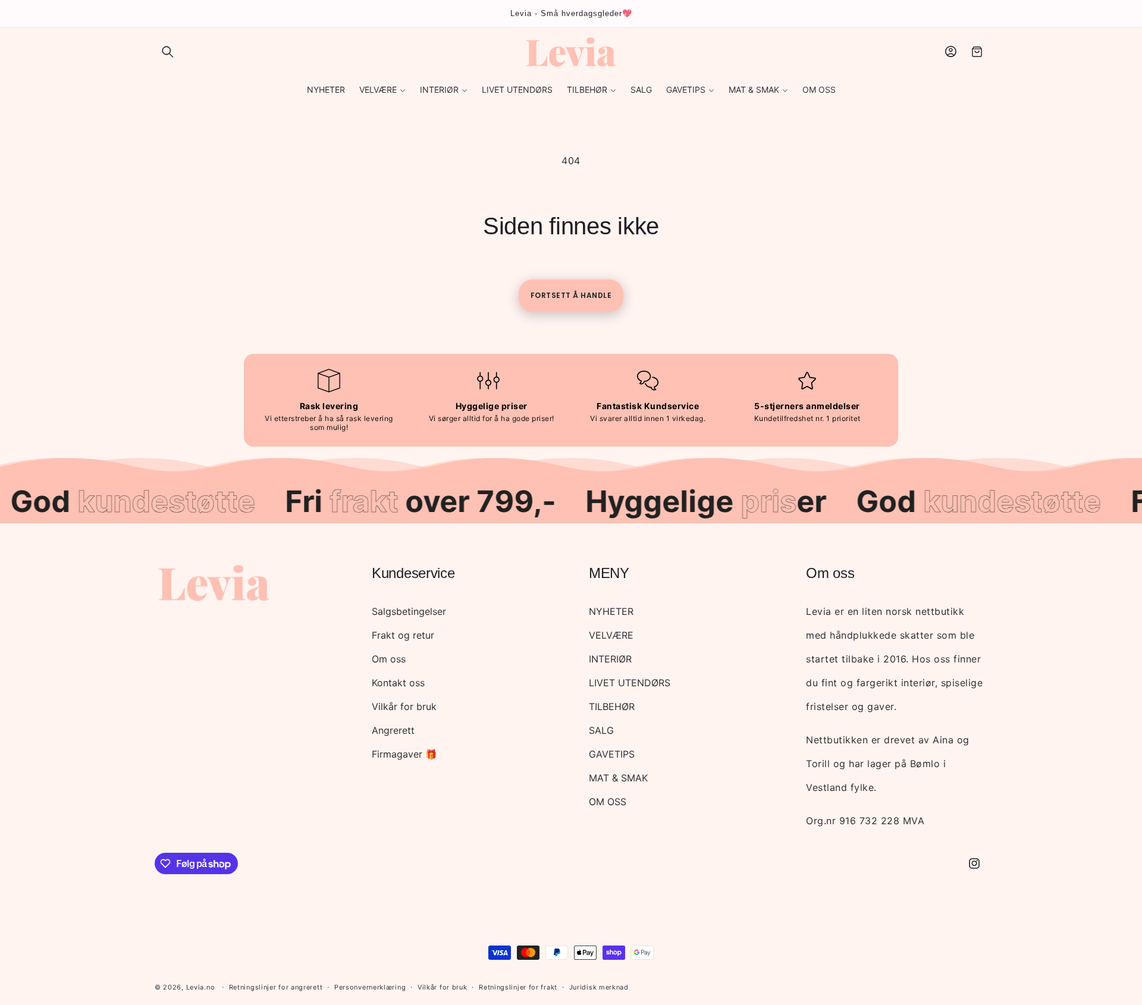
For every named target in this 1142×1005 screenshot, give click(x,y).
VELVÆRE (611, 635)
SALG (601, 730)
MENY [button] (609, 573)
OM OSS (607, 802)
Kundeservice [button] (413, 573)
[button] (168, 52)
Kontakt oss (398, 683)
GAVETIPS (612, 754)
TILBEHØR (612, 706)
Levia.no (200, 987)
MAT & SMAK (618, 778)
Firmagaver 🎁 (404, 754)
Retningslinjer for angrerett (276, 987)
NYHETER (611, 611)
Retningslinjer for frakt (518, 987)
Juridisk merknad (599, 987)
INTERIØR (610, 659)
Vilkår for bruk (404, 706)
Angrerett (393, 730)
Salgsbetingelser (409, 611)
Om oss (389, 659)
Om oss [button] (830, 573)
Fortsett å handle (571, 295)
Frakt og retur (403, 635)
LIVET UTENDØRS (629, 683)
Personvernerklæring (370, 987)
